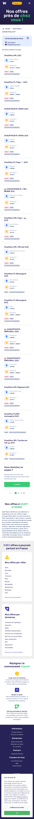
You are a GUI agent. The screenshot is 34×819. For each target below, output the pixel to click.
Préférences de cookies (17, 807)
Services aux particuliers (13, 636)
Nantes (7, 581)
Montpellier (9, 584)
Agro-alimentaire (10, 639)
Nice (6, 579)
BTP (6, 642)
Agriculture (9, 645)
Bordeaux (8, 590)
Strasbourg (9, 587)
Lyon (6, 573)
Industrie (8, 625)
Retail (7, 628)
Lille (6, 593)
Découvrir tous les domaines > (14, 652)
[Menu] (29, 3)
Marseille (8, 570)
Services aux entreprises (13, 633)
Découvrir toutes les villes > (13, 597)
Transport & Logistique (13, 622)
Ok (17, 813)
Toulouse (8, 576)
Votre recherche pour (14, 38)
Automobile (9, 647)
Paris (6, 567)
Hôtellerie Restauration (13, 631)
